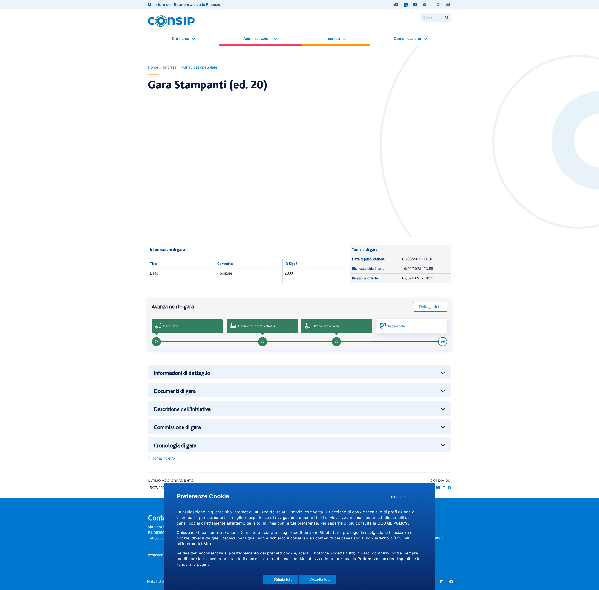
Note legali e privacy (163, 581)
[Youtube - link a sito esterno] (396, 4)
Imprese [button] (332, 38)
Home (153, 67)
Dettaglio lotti (430, 307)
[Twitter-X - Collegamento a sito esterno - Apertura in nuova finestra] (438, 488)
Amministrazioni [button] (257, 38)
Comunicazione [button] (408, 38)
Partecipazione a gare (199, 67)
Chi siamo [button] (181, 38)
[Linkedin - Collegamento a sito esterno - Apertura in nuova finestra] (444, 488)
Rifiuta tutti (286, 580)
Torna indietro (163, 458)
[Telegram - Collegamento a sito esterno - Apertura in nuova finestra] (449, 488)
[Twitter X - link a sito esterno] (406, 4)
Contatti (443, 5)
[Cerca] (446, 17)
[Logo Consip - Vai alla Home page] (171, 21)
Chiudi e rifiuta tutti (405, 498)
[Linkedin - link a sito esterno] (415, 4)
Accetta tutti (323, 580)
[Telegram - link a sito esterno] (424, 4)
